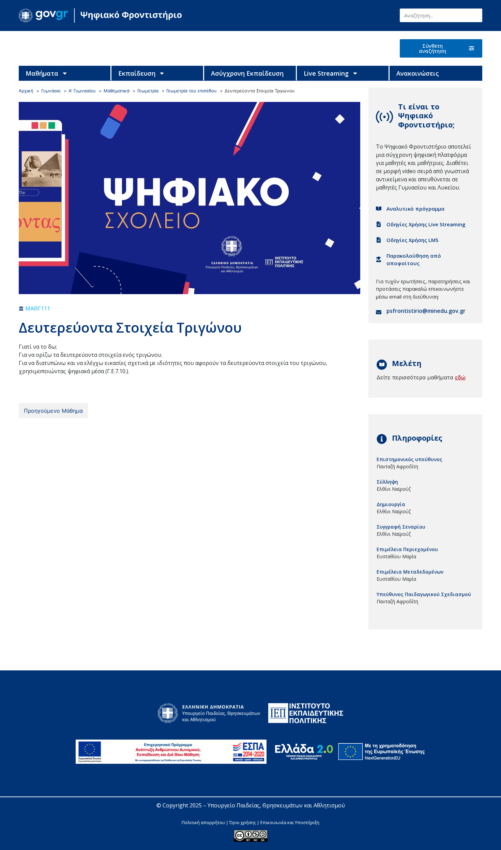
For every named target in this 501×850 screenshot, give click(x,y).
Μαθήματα (42, 73)
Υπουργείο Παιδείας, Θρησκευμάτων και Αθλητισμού (276, 805)
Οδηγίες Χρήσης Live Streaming (426, 224)
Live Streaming (326, 73)
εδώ (460, 377)
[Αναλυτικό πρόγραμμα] (378, 208)
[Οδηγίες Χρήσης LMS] (378, 240)
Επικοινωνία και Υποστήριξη (289, 822)
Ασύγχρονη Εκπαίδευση (247, 73)
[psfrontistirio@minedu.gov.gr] (378, 312)
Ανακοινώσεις (417, 73)
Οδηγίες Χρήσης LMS (412, 240)
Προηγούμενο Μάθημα (53, 410)
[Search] (475, 15)
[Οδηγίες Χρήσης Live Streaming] (378, 224)
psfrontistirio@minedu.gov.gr (426, 311)
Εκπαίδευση (136, 73)
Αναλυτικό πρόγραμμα (415, 208)
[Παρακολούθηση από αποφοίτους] (378, 259)
